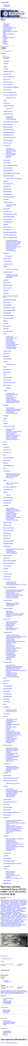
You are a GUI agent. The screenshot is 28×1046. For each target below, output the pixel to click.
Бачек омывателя (10, 428)
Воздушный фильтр (7, 688)
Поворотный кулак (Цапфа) (13, 724)
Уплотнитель (6, 447)
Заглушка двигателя (11, 150)
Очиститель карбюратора (8, 76)
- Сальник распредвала (15, 919)
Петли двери (9, 339)
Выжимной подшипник (12, 509)
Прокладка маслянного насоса (13, 241)
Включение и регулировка (12, 603)
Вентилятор (9, 611)
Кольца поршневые (11, 153)
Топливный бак (10, 653)
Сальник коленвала (7, 261)
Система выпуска (7, 579)
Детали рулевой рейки (11, 747)
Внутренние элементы (8, 331)
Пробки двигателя (7, 226)
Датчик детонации (7, 799)
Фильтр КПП (6, 699)
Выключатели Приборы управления (10, 777)
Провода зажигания (11, 845)
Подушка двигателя (7, 219)
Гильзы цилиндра (10, 149)
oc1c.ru (4, 999)
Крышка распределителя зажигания (14, 843)
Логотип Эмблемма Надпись (9, 382)
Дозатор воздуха (10, 638)
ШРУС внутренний (7, 522)
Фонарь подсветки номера (12, 402)
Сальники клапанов (11, 250)
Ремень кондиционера (11, 552)
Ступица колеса (6, 763)
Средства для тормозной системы (10, 94)
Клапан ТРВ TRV (10, 592)
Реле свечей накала (11, 847)
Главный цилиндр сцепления (13, 510)
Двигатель (5, 181)
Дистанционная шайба (8, 183)
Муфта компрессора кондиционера (14, 595)
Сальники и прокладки (12, 650)
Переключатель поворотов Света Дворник (12, 863)
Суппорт (8, 671)
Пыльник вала (10, 477)
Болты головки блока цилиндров (10, 165)
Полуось (5, 492)
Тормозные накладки (11, 672)
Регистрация (6, 6)
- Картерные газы (15, 907)
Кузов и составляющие (8, 33)
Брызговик (5, 328)
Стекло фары (9, 395)
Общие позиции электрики (8, 860)
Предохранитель (7, 866)
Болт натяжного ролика (8, 530)
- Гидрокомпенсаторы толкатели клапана (15, 904)
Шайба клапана (6, 282)
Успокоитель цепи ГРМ (12, 276)
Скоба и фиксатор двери (12, 344)
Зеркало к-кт (9, 108)
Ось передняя (6, 713)
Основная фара (10, 411)
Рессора (8, 728)
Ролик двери (9, 340)
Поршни (8, 156)
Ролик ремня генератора (8, 563)
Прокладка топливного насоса (13, 647)
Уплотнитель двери (11, 348)
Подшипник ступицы (11, 768)
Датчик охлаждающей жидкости (14, 830)
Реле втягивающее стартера (13, 875)
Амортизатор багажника (8, 105)
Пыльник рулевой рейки (12, 753)
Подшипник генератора (12, 792)
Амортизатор (9, 116)
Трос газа (8, 658)
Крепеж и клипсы (7, 372)
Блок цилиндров (7, 145)
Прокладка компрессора (12, 269)
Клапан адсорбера (10, 640)
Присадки (5, 462)
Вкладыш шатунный (7, 167)
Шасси (4, 42)
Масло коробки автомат (8, 457)
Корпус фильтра (6, 691)
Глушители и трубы (11, 581)
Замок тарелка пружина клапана (14, 178)
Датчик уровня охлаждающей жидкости (11, 812)
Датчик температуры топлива (13, 637)
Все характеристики (5, 970)
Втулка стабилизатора (11, 719)
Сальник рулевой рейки (12, 759)
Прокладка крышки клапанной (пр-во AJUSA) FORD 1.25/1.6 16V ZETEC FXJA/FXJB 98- (14, 992)
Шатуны (8, 157)
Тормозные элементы (11, 675)
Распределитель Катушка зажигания (15, 846)
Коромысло (6, 199)
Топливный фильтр (7, 696)
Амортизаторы (6, 26)
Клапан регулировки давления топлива (15, 641)
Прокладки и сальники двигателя (10, 237)
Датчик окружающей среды (13, 829)
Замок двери (9, 336)
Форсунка (8, 659)
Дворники (9, 430)
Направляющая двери (11, 337)
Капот (4, 366)
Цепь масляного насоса (12, 628)
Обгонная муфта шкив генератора (14, 791)
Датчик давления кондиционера (14, 591)
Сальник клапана (7, 258)
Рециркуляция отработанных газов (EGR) (16, 584)
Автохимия (6, 25)
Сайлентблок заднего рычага (13, 732)
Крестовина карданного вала (13, 473)
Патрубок (8, 644)
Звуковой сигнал (7, 853)
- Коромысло (18, 909)
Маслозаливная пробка (12, 621)
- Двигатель (16, 906)
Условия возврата (7, 1002)
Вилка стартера (10, 872)
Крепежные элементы (11, 709)
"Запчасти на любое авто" (11, 1042)
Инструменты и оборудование (10, 31)
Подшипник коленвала (8, 221)
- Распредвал (8, 918)
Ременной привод (7, 546)
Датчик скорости (7, 809)
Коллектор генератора (11, 790)
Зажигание (5, 835)
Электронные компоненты (12, 676)
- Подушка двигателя (17, 913)
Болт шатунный (6, 162)
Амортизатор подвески (8, 113)
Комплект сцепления (11, 513)
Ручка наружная (10, 343)
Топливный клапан (11, 655)
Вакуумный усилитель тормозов (14, 666)
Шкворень (9, 742)
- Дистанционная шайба (11, 907)
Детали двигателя (7, 28)
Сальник (8, 770)
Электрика (5, 43)
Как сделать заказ (7, 1000)
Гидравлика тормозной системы (14, 667)
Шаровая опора (10, 741)
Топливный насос (10, 657)
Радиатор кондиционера (12, 597)
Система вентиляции (7, 573)
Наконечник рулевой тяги (12, 749)
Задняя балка (9, 720)
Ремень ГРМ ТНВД (11, 551)
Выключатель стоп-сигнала (13, 783)
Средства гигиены (7, 89)
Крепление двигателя (8, 202)
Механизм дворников (11, 432)
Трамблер (8, 850)
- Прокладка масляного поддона (14, 916)
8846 (22, 993)
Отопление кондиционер (12, 596)
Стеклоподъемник (10, 345)
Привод (5, 36)
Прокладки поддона (11, 248)
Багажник (5, 323)
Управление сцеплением (12, 519)
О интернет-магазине (8, 998)
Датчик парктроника (7, 807)
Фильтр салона (6, 701)
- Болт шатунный (13, 902)
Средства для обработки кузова (10, 92)
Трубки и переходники (11, 436)
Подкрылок (6, 415)
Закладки (5, 1033)
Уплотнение (9, 626)
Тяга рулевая (9, 760)
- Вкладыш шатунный (14, 903)
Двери (4, 333)
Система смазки (6, 618)
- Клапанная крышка (21, 908)
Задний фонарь (10, 407)
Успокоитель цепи (7, 565)
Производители (7, 1020)
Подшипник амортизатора (9, 132)
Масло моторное (7, 460)
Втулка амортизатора (8, 124)
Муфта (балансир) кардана (12, 475)
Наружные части (7, 385)
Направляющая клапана (8, 216)
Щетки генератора (10, 795)
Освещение (5, 404)
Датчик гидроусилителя (12, 821)
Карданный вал (6, 470)
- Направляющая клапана (11, 913)
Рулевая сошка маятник (12, 757)
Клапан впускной (7, 188)
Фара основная (10, 398)
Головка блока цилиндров (8, 175)
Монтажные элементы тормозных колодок (16, 670)
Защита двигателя (7, 358)
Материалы (6, 293)
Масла (4, 35)
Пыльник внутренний (8, 497)
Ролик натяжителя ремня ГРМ (9, 560)
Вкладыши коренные (8, 170)
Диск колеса (9, 484)
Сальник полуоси (7, 502)
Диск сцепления (10, 512)
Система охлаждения (7, 608)
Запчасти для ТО (7, 30)
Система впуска (6, 576)
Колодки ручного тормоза (12, 669)
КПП (4, 32)
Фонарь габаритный (11, 399)
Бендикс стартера (7, 775)
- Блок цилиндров (22, 901)
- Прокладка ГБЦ (5, 916)
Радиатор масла (10, 625)
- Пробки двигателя (22, 914)
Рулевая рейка (9, 754)
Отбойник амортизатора (8, 129)
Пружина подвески (11, 726)
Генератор (5, 786)
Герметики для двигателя (8, 71)
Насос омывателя (10, 434)
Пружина (8, 725)
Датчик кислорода (10, 825)
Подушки (8, 206)
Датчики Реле (6, 817)
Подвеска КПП (6, 302)
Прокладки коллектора (11, 245)
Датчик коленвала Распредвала (10, 801)
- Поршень (14, 914)
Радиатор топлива (10, 649)
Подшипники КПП (7, 304)
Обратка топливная (11, 642)
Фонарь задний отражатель (12, 401)
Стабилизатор (9, 737)
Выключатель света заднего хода (10, 780)
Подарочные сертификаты (9, 1022)
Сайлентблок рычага (11, 736)
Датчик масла (6, 804)
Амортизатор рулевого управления (10, 121)
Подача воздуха (10, 645)
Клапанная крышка (7, 194)
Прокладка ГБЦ (7, 229)
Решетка (5, 423)
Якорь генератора (10, 796)
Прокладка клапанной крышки (10, 232)
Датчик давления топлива (12, 634)
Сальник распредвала (8, 263)
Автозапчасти (6, 24)
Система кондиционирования (9, 587)
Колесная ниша (6, 369)
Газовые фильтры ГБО (8, 140)
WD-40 (5, 66)
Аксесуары (5, 290)
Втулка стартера (10, 874)
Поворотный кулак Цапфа (12, 767)
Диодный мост (10, 788)
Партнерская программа (8, 1023)
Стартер (5, 868)
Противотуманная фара (12, 394)
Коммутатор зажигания (12, 842)
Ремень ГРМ (6, 558)
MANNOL (5, 63)
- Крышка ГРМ (15, 911)
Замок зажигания (10, 840)
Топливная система (7, 632)
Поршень (5, 224)
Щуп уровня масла (11, 629)
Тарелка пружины (10, 739)
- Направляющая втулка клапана (12, 912)
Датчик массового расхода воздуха (14, 828)
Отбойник (9, 723)
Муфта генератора (7, 858)
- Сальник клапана (17, 918)
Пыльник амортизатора (8, 134)
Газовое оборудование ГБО (9, 27)
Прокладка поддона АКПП (9, 307)
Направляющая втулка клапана (10, 213)
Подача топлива (10, 646)
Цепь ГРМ (9, 277)
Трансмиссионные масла (8, 465)
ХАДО (5, 100)
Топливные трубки (11, 651)
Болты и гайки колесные (12, 483)
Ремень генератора (7, 555)
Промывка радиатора (8, 81)
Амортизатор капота (7, 111)
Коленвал (8, 152)
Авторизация (6, 4)
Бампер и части (6, 326)
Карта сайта (6, 1012)
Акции (4, 1024)
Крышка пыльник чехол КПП (9, 299)
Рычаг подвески (10, 730)
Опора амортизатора (11, 119)
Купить (2, 978)
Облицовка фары (10, 393)
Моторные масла (7, 74)
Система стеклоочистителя (9, 426)
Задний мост (6, 706)
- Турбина (24, 919)
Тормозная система (7, 662)
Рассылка (5, 1034)
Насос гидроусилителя (11, 750)
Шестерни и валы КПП (8, 315)
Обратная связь (6, 1010)
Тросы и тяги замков (11, 347)
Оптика (5, 390)
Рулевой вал (9, 758)
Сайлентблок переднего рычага (14, 734)
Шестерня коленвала (7, 285)
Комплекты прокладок (11, 240)
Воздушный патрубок (8, 685)
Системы (5, 38)
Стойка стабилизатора (11, 738)
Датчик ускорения (7, 814)
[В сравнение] (2, 974)
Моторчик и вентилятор (12, 604)
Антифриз (5, 68)
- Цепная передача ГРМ (6, 920)
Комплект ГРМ (6, 538)
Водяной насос (10, 612)
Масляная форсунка (11, 623)
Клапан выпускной (7, 191)
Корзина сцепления (11, 514)
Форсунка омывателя (11, 438)
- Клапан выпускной (10, 908)
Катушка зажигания (11, 841)
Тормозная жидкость (11, 97)
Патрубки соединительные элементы (15, 613)
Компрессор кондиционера (12, 593)
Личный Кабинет (7, 1031)
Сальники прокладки (11, 711)
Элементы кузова (7, 449)
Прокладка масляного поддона (10, 234)
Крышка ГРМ (6, 208)
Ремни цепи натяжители (9, 37)
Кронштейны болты (11, 204)
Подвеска (5, 716)
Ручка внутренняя (10, 341)
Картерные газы (7, 186)
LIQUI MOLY (6, 60)
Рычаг (8, 729)
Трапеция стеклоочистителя (13, 435)
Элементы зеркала (10, 364)
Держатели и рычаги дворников (14, 431)
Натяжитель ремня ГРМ (8, 540)
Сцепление (5, 505)
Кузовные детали (7, 379)
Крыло (5, 374)
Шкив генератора (7, 880)
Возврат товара (6, 1011)
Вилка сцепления (10, 508)
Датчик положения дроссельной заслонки (16, 636)
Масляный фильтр (7, 693)
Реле (7, 833)
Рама (4, 420)
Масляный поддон (7, 211)
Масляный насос (10, 624)
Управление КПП (7, 312)
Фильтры (5, 41)
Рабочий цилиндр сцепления (13, 517)
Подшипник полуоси (7, 489)
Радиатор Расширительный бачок (14, 615)
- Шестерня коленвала (10, 922)
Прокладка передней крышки (13, 242)
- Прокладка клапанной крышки (17, 916)
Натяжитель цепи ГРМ (11, 274)
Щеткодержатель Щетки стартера (14, 877)
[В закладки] (1, 974)
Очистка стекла (6, 79)
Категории (3, 53)
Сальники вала (10, 249)
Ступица (8, 771)
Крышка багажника (7, 377)
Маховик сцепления (11, 516)
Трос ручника (6, 680)
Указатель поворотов (11, 397)
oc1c (4, 22)
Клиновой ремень (7, 533)
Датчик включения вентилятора (14, 820)
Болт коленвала (6, 160)
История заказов (7, 1032)
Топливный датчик (11, 654)
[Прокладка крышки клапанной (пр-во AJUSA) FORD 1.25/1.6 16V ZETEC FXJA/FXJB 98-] (14, 953)
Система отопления (7, 600)
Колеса (5, 480)
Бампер (8, 387)
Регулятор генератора (11, 794)
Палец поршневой (10, 154)
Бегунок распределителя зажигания (14, 838)
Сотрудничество (7, 1003)
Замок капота (6, 356)
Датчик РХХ (9, 831)
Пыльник (8, 751)
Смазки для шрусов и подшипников (10, 87)
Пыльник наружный (7, 500)
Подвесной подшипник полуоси (10, 486)
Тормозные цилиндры (11, 674)
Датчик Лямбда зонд (11, 583)
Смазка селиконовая (7, 84)
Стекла (5, 441)
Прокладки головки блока (12, 244)
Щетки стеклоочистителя (12, 439)
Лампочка (5, 855)
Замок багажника (7, 350)
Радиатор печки (10, 605)
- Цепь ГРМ (16, 920)
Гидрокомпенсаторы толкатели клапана (11, 173)
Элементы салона (7, 452)
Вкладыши (9, 148)
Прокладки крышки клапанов (13, 246)
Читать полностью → (7, 958)
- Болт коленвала (5, 902)
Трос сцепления (10, 518)
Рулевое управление (7, 745)
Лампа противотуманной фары (13, 409)
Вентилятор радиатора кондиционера (15, 589)
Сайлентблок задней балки (12, 733)
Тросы (4, 40)
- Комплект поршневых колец (8, 909)
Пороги (5, 418)
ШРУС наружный (7, 525)
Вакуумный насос (10, 665)
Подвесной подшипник (12, 476)
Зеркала (5, 361)
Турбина (5, 266)
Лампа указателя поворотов (13, 410)
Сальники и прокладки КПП (9, 310)
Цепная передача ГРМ (8, 271)
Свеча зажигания (10, 849)
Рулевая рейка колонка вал (12, 755)
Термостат (9, 616)
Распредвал (6, 253)
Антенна (5, 320)
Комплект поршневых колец (9, 196)
